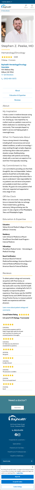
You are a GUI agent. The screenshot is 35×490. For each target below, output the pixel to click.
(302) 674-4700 (18, 430)
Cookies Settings (17, 486)
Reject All (17, 476)
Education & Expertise (18, 95)
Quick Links (6, 461)
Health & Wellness (16, 456)
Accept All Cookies (17, 481)
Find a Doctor (6, 11)
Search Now (17, 407)
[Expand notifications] (11, 2)
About (17, 90)
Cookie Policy (19, 473)
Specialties (17, 444)
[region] (17, 477)
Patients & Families (17, 448)
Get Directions (8, 75)
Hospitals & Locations (16, 440)
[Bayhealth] (6, 6)
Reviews (17, 100)
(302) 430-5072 (9, 78)
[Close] (33, 467)
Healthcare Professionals (17, 452)
